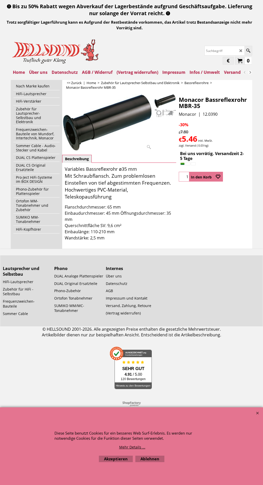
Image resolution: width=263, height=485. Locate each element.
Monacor (187, 114)
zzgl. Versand (187, 145)
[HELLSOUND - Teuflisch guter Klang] (56, 51)
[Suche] (248, 50)
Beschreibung (77, 158)
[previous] (244, 72)
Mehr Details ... (132, 447)
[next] (250, 72)
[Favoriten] (218, 176)
